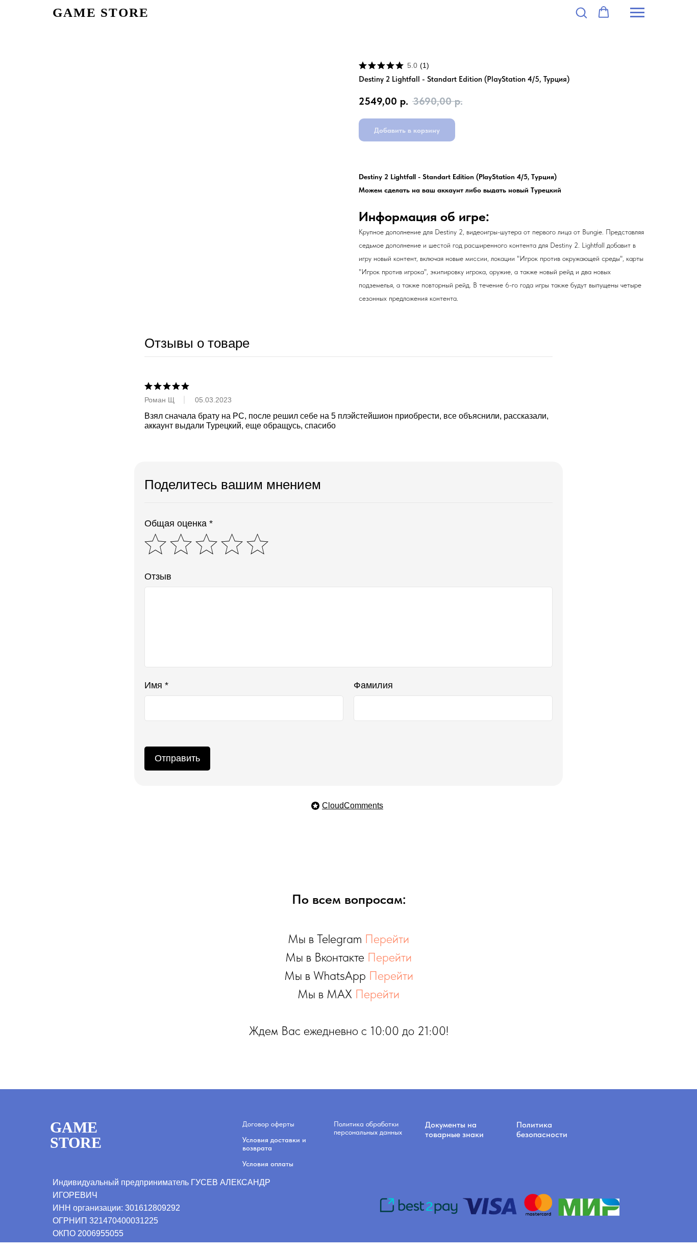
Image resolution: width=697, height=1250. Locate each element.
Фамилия (373, 685)
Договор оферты (268, 1124)
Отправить (177, 758)
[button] (581, 12)
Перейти (387, 938)
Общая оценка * (178, 523)
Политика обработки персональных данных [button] (368, 1128)
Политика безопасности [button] (541, 1129)
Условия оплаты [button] (267, 1164)
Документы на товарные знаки (454, 1129)
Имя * (156, 685)
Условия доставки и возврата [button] (274, 1144)
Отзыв (157, 576)
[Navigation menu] (637, 13)
